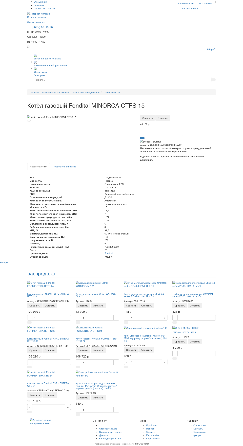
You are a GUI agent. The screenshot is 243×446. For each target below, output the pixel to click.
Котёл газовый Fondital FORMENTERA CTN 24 (48, 384)
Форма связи (153, 438)
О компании (40, 1)
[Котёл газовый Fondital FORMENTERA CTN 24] (49, 373)
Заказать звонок (35, 21)
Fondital (108, 253)
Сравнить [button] (147, 118)
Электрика (39, 75)
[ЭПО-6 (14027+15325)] (185, 327)
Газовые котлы (112, 92)
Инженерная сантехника (47, 58)
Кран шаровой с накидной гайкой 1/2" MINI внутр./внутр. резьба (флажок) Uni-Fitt (145, 338)
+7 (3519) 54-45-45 (40, 26)
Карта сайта (152, 435)
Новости (150, 428)
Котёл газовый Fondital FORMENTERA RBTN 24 (48, 295)
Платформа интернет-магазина (107, 443)
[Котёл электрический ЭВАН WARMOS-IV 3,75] (97, 284)
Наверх (4, 262)
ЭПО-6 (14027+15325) (184, 332)
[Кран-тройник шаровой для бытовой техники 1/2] (97, 373)
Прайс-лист (152, 425)
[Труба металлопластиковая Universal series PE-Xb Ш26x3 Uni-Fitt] (194, 284)
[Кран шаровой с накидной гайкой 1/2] (145, 327)
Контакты (39, 5)
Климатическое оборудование (50, 65)
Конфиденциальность (111, 438)
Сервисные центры (44, 8)
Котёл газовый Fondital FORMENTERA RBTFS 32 (48, 340)
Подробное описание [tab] (64, 166)
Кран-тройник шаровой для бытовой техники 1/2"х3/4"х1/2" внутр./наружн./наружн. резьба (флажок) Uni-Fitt (96, 386)
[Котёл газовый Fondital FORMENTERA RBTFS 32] (49, 328)
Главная (34, 92)
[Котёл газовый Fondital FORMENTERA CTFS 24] (97, 328)
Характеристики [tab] (38, 166)
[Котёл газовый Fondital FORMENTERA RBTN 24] (49, 284)
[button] (191, 8)
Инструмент (40, 71)
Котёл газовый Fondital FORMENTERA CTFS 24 (96, 340)
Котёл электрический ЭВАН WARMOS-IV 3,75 (96, 295)
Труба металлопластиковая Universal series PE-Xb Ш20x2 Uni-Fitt (144, 295)
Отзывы (150, 431)
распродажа (41, 273)
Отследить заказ (108, 428)
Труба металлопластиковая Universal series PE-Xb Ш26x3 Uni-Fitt (192, 295)
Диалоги (103, 435)
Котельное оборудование (86, 92)
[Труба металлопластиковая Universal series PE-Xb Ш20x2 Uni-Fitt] (145, 284)
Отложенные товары (110, 431)
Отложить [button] (163, 118)
